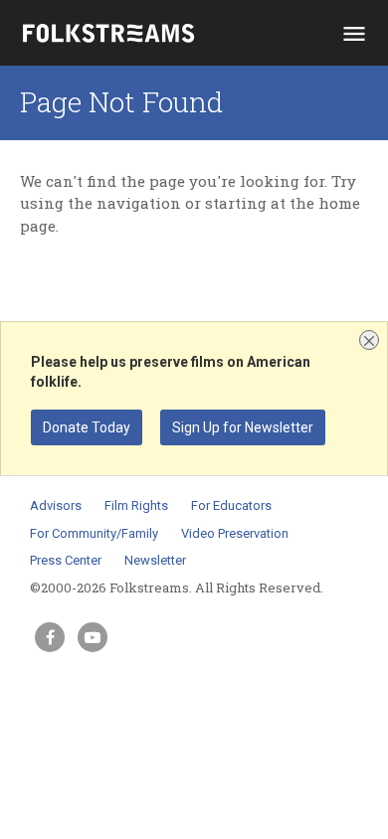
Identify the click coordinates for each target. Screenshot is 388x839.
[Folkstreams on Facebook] (50, 637)
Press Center (65, 560)
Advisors (56, 505)
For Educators (231, 505)
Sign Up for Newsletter (242, 427)
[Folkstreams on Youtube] (92, 637)
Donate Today (86, 427)
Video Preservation (235, 533)
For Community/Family (94, 533)
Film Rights (136, 505)
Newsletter (155, 560)
